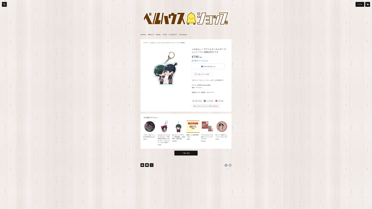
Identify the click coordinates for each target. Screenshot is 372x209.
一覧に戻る (186, 153)
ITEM (165, 34)
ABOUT (151, 34)
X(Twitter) (183, 34)
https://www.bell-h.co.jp (230, 165)
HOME (143, 34)
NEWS (158, 34)
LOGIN (359, 4)
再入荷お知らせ (210, 66)
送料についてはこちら (201, 60)
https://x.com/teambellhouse (226, 165)
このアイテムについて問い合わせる (207, 106)
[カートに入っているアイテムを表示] (367, 4)
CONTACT (173, 34)
